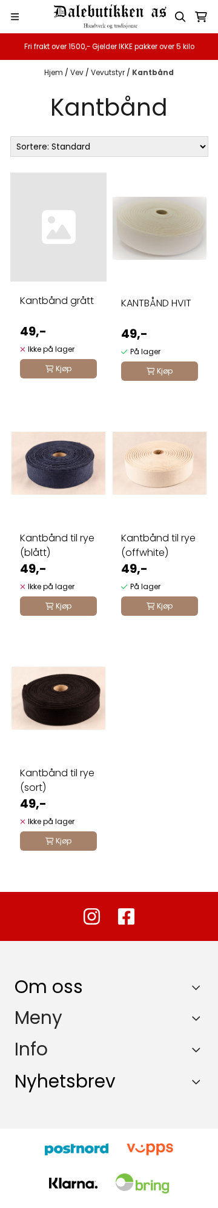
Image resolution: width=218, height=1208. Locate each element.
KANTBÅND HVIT (156, 303)
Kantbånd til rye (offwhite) (158, 545)
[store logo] (109, 16)
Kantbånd (153, 72)
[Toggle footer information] (199, 987)
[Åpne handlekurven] (201, 17)
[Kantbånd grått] (58, 227)
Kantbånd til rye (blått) (57, 545)
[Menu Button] (15, 16)
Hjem (54, 72)
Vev (77, 72)
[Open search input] (180, 17)
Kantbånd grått (57, 301)
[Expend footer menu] (198, 1018)
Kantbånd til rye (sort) (57, 780)
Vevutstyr (109, 72)
